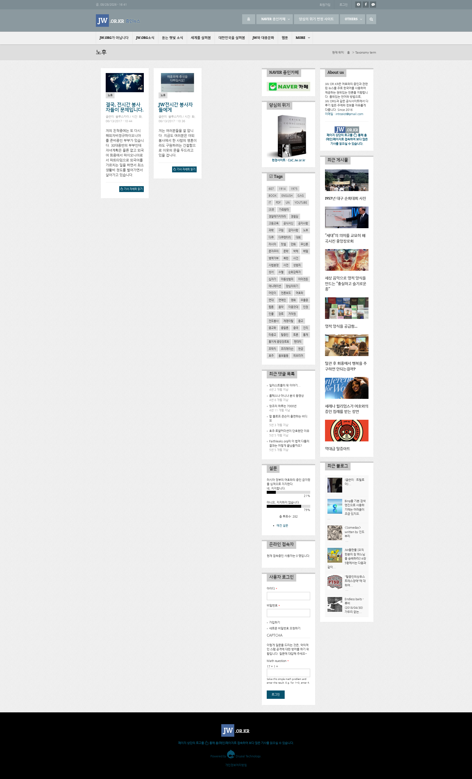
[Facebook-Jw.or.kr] (366, 4)
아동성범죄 (287, 279)
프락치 (272, 348)
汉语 (271, 209)
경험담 (294, 216)
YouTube (301, 202)
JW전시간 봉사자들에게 (176, 107)
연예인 (282, 300)
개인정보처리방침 (236, 765)
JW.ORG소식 (145, 38)
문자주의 (274, 251)
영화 (293, 300)
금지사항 (293, 230)
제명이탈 (288, 320)
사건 (295, 258)
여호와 (299, 292)
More (300, 38)
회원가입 (325, 4)
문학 (285, 251)
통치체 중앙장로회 (279, 341)
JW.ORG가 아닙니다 (114, 38)
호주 (271, 355)
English (287, 195)
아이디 (272, 588)
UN (288, 202)
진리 (305, 327)
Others (351, 19)
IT (270, 202)
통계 (305, 334)
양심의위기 (292, 286)
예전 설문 (282, 525)
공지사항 (303, 223)
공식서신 (288, 223)
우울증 (304, 300)
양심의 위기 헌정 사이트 (316, 19)
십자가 (272, 279)
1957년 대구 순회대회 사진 (345, 198)
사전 (285, 265)
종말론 (284, 327)
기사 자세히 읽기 (132, 189)
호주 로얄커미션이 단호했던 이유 (289, 431)
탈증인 (284, 334)
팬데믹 (297, 341)
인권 (305, 306)
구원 (281, 230)
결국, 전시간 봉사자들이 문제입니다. (125, 107)
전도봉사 (274, 320)
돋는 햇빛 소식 (172, 38)
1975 (294, 188)
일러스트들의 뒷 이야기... (285, 385)
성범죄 (297, 265)
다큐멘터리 (285, 237)
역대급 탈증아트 (337, 449)
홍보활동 (283, 355)
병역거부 (274, 258)
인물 (271, 313)
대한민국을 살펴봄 (232, 38)
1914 (282, 188)
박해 (295, 251)
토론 (295, 334)
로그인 (343, 4)
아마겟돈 (303, 279)
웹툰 (285, 38)
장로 (281, 313)
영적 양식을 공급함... (341, 326)
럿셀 (283, 244)
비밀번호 (273, 605)
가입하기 (274, 622)
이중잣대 (293, 306)
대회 (298, 237)
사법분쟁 (274, 265)
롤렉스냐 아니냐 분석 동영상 (286, 395)
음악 (281, 306)
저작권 (292, 313)
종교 (300, 320)
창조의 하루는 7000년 (282, 406)
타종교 (272, 334)
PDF (278, 202)
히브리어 (298, 355)
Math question (278, 660)
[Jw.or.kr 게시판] (373, 4)
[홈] (118, 20)
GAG (300, 195)
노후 (110, 95)
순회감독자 (294, 271)
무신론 (304, 244)
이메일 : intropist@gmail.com (344, 114)
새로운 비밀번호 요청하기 (284, 628)
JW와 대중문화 (263, 38)
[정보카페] (358, 4)
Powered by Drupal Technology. (236, 756)
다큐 (271, 237)
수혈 (281, 271)
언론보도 (286, 292)
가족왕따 (284, 209)
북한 (285, 258)
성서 (271, 271)
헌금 (300, 348)
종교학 (272, 327)
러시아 (272, 244)
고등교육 (274, 223)
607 (271, 188)
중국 (295, 327)
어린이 (272, 292)
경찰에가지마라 (277, 216)
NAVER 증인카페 (273, 19)
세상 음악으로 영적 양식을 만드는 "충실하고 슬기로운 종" (345, 283)
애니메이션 (275, 286)
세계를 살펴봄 (201, 38)
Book (273, 195)
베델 (305, 251)
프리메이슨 (287, 348)
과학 (271, 230)
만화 (293, 244)
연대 (271, 300)
